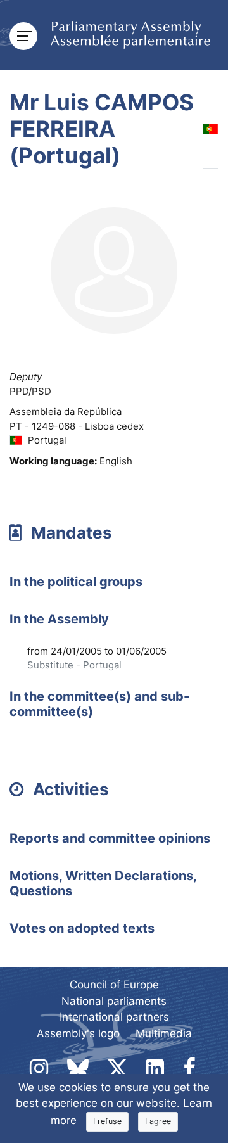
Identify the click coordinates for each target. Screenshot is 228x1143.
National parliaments (114, 1001)
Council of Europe (114, 984)
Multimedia (164, 1033)
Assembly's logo (78, 1033)
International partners (114, 1017)
